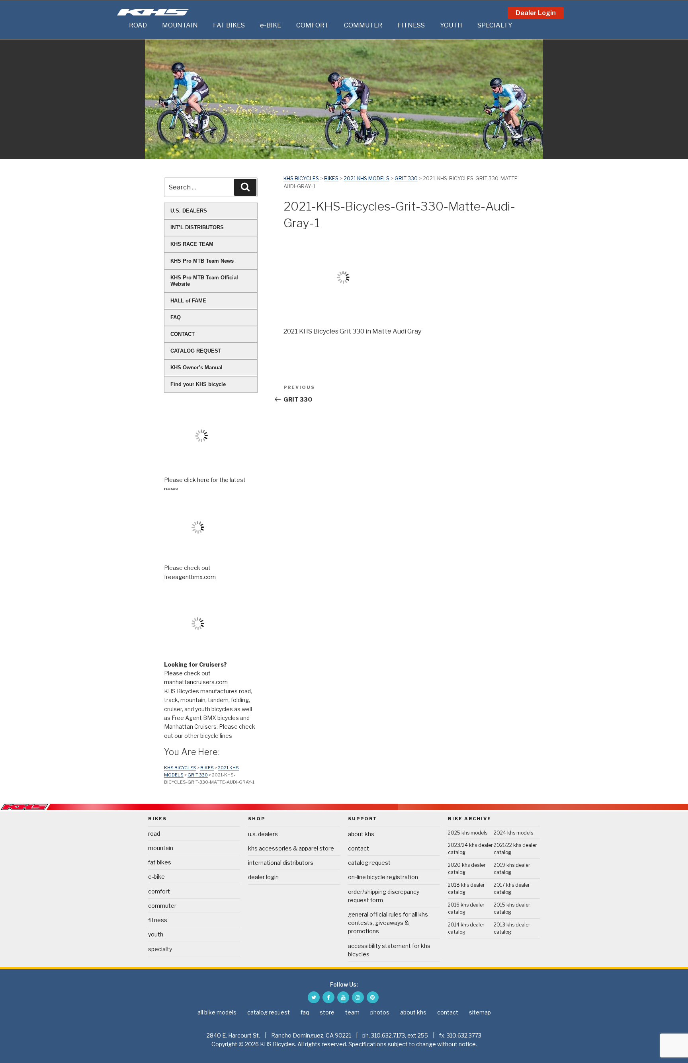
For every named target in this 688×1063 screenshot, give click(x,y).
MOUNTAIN (180, 25)
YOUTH (451, 25)
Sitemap (480, 1012)
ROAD (138, 25)
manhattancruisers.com (196, 682)
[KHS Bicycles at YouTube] (343, 997)
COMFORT (312, 25)
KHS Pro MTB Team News (202, 261)
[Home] (121, 25)
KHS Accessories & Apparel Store (291, 848)
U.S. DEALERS (188, 211)
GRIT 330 (406, 178)
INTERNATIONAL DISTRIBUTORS (280, 862)
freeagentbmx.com (190, 576)
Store (327, 1012)
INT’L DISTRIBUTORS (197, 227)
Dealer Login (536, 13)
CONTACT (182, 334)
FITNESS (411, 25)
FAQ (175, 317)
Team (352, 1012)
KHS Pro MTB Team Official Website (204, 281)
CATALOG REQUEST (195, 351)
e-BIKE (270, 25)
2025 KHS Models (467, 833)
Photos (379, 1012)
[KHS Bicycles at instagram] (358, 997)
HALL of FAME (188, 301)
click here (197, 479)
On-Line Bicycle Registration (383, 877)
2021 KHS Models (366, 178)
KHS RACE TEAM (191, 244)
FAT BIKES (229, 25)
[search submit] (245, 187)
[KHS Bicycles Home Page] (153, 12)
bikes (331, 178)
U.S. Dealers (263, 834)
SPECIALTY (494, 25)
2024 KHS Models (513, 833)
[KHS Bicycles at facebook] (328, 997)
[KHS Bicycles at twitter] (314, 997)
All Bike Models (216, 1012)
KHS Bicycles (301, 178)
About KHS (361, 834)
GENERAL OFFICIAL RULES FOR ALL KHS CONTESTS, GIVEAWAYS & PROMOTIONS (388, 922)
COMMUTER (363, 25)
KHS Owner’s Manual (196, 368)
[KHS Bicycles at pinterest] (373, 997)
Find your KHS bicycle (198, 384)
